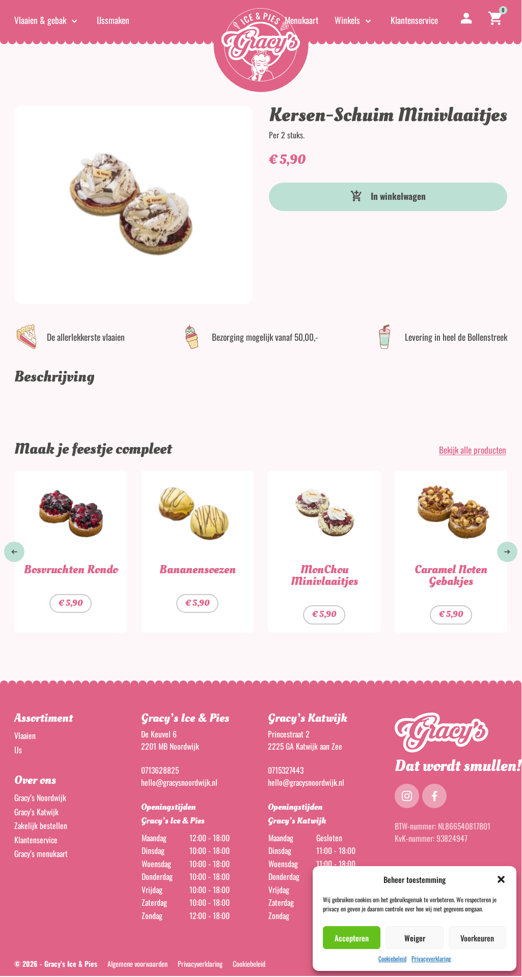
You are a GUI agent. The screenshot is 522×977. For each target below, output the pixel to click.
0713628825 (160, 770)
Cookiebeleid (392, 958)
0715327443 (286, 770)
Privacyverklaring (431, 958)
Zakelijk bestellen (40, 825)
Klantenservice (414, 19)
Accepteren (352, 937)
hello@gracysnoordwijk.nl (179, 782)
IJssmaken (113, 19)
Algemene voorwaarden (137, 963)
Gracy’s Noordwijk (40, 797)
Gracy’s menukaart (41, 853)
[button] (501, 879)
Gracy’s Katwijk (36, 812)
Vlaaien (25, 735)
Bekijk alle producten (472, 450)
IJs (18, 750)
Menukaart (301, 19)
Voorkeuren (477, 937)
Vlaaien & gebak (40, 19)
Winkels (347, 19)
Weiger (414, 937)
